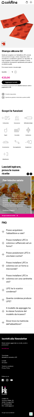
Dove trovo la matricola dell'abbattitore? (17, 322)
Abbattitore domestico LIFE (9, 357)
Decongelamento (17, 147)
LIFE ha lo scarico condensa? (14, 290)
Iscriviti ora (5, 348)
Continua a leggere (8, 210)
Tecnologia (5, 355)
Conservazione (5, 147)
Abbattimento (6, 159)
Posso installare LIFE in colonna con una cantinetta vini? (19, 278)
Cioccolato (16, 135)
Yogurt (5, 135)
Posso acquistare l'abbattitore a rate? (15, 231)
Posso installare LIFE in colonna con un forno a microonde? (17, 265)
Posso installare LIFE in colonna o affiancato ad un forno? (18, 243)
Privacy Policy (6, 368)
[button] (27, 2)
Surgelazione (28, 147)
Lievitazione (28, 135)
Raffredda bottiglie (28, 123)
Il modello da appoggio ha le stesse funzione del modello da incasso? (18, 311)
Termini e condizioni (7, 366)
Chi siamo (4, 362)
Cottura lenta (6, 123)
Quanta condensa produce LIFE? (18, 300)
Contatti (4, 361)
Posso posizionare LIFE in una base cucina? (18, 254)
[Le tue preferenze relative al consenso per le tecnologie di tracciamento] (31, 414)
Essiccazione (17, 123)
